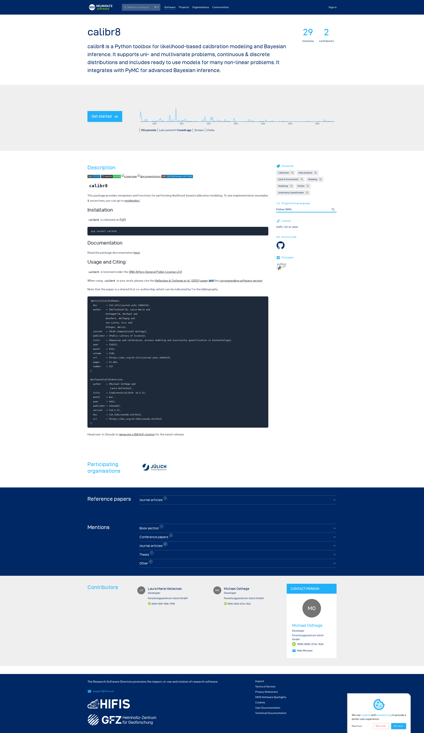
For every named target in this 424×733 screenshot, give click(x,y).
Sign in (333, 7)
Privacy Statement (266, 691)
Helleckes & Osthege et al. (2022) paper (181, 280)
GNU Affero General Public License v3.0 (155, 271)
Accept (398, 726)
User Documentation (267, 707)
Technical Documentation (270, 713)
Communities (220, 7)
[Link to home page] (100, 7)
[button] (285, 172)
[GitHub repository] (280, 245)
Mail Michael (305, 650)
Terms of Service (265, 686)
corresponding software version (240, 280)
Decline (381, 726)
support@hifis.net (103, 691)
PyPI (123, 219)
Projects (184, 7)
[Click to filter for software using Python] (334, 209)
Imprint (259, 681)
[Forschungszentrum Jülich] (154, 467)
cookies (366, 715)
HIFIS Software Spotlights (270, 697)
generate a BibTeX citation (137, 434)
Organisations (200, 7)
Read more (357, 726)
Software (170, 7)
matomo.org (384, 715)
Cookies (260, 702)
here (137, 252)
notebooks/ (132, 200)
